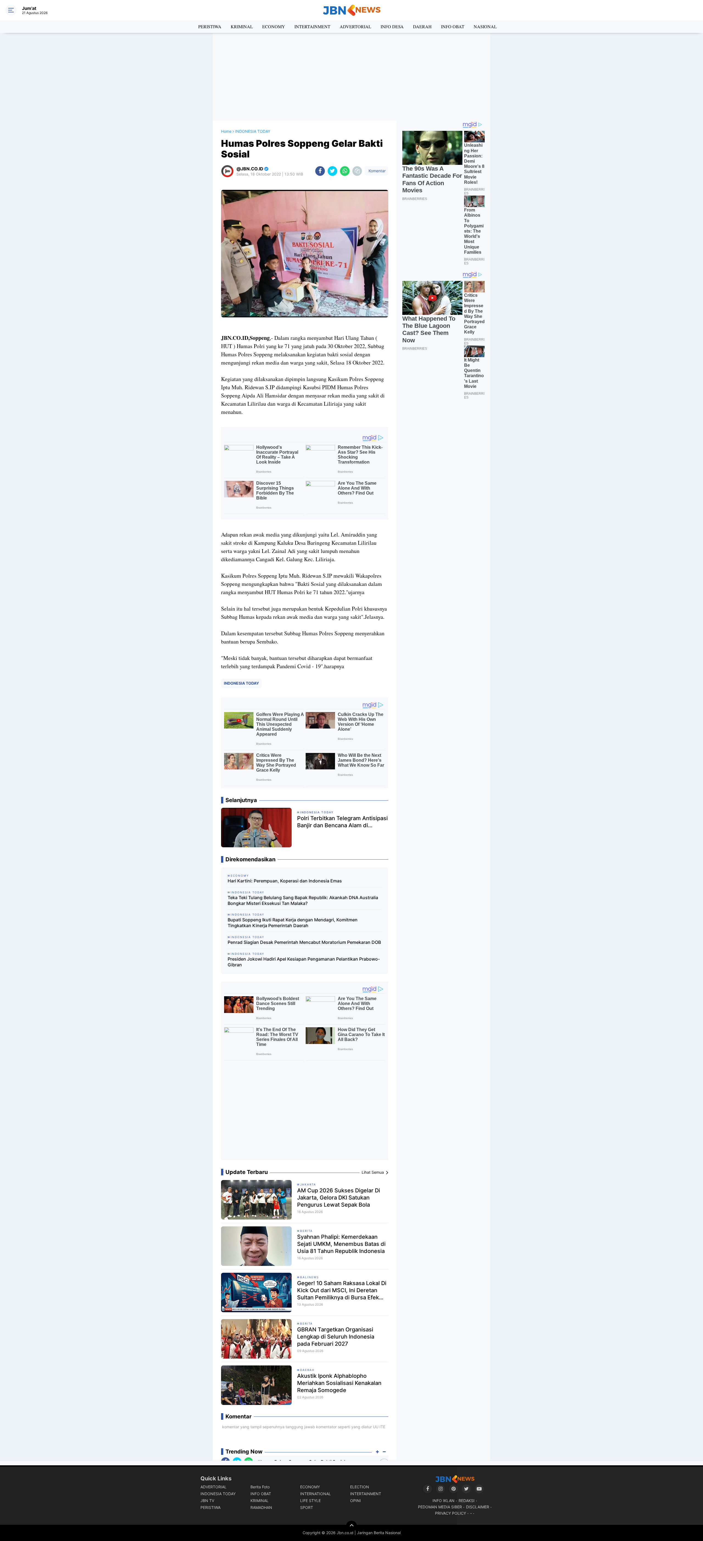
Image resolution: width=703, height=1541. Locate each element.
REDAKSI (467, 1500)
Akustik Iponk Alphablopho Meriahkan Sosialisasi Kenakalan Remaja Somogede (339, 1383)
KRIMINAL (242, 26)
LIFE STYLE (310, 1500)
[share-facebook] (320, 171)
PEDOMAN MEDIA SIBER (440, 1507)
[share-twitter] (332, 171)
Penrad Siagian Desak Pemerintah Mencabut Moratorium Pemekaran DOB (304, 942)
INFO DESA (392, 26)
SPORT (306, 1507)
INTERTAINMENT (312, 26)
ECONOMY (273, 26)
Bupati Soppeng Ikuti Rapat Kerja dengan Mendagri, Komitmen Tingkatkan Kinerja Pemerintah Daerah (293, 922)
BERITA (306, 1230)
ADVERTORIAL (355, 26)
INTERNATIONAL (315, 1493)
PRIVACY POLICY (450, 1513)
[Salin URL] (357, 171)
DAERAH (422, 26)
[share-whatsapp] (345, 171)
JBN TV (207, 1500)
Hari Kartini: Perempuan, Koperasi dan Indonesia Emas (285, 881)
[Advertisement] (351, 76)
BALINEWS (309, 1277)
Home (226, 131)
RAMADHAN (261, 1507)
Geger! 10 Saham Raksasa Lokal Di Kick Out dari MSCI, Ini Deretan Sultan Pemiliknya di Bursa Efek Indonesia (341, 1290)
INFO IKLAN (443, 1500)
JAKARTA (308, 1184)
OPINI (355, 1500)
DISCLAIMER (477, 1507)
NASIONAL (485, 26)
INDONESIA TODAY (241, 683)
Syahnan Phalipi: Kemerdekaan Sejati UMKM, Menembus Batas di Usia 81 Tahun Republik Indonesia (341, 1244)
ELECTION (359, 1486)
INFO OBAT (452, 26)
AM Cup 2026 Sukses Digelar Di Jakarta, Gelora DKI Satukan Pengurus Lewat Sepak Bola (338, 1197)
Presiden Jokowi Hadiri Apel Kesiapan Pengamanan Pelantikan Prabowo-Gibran (304, 961)
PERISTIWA (209, 26)
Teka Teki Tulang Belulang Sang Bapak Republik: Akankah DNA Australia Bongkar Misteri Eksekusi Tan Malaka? (303, 900)
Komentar (376, 170)
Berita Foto (260, 1486)
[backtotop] (351, 1526)
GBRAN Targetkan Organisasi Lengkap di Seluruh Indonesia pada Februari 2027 (335, 1336)
